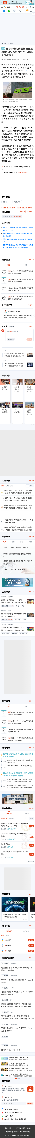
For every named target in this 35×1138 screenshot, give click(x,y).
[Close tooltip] (29, 15)
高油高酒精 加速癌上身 (29, 388)
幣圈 (9, 610)
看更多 (31, 259)
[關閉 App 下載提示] (2, 2)
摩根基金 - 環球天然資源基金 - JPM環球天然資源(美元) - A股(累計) (14, 824)
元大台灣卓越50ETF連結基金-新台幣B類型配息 (14, 853)
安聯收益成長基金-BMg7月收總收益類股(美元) (14, 835)
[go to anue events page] (26, 7)
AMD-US (27, 70)
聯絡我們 (26, 1132)
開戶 (31, 836)
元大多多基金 (5, 844)
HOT (9, 271)
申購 (31, 826)
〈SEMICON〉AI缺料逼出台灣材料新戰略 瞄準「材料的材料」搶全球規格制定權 (18, 411)
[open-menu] (2, 7)
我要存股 (29, 211)
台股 (4, 43)
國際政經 (10, 624)
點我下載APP (23, 172)
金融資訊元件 (17, 1132)
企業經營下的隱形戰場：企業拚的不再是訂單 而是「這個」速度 (4, 388)
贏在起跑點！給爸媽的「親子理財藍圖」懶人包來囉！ (18, 208)
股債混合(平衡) (11, 839)
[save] (25, 10)
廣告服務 (9, 1132)
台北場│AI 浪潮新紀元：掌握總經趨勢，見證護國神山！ (20, 280)
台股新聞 (11, 43)
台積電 (8, 945)
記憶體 (8, 940)
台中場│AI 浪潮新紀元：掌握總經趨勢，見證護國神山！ (20, 272)
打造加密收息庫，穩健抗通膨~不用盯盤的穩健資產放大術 (20, 289)
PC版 (5, 1128)
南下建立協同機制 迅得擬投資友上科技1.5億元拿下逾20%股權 (4, 411)
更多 (31, 486)
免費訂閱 (30, 1103)
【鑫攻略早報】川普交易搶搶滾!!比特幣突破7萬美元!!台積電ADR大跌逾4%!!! (14, 365)
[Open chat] (31, 11)
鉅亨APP (11, 1128)
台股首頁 (22, 211)
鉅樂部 (23, 1128)
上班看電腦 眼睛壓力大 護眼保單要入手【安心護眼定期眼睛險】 (16, 388)
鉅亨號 (18, 1128)
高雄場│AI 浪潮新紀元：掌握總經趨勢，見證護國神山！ (20, 298)
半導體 (8, 951)
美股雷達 (10, 596)
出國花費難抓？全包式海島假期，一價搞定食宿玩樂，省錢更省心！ (29, 411)
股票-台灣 (10, 847)
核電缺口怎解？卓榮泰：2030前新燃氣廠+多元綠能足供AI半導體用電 (14, 355)
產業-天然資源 (11, 829)
